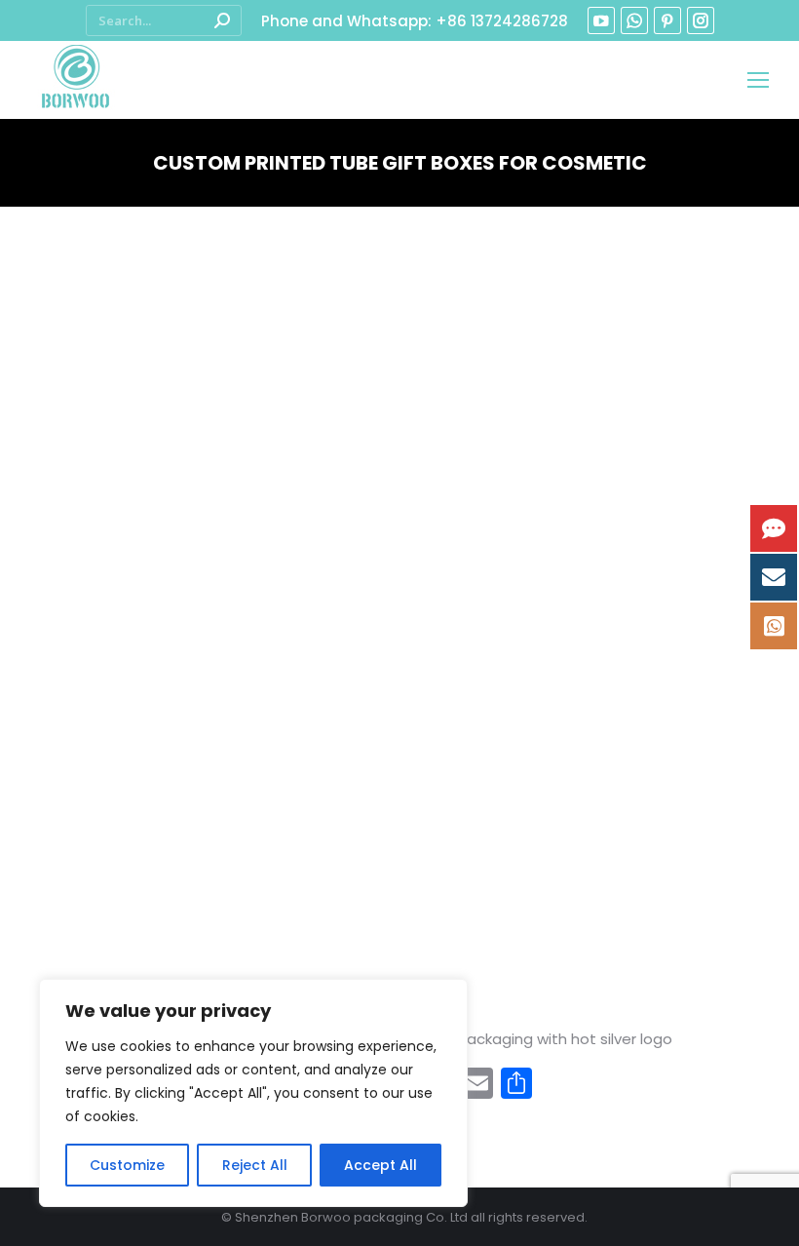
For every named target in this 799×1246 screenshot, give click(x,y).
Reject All (254, 1165)
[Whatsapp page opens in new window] (634, 20)
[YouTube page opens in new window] (601, 20)
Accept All (380, 1165)
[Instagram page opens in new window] (700, 20)
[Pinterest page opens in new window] (667, 20)
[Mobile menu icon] (758, 80)
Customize (127, 1165)
